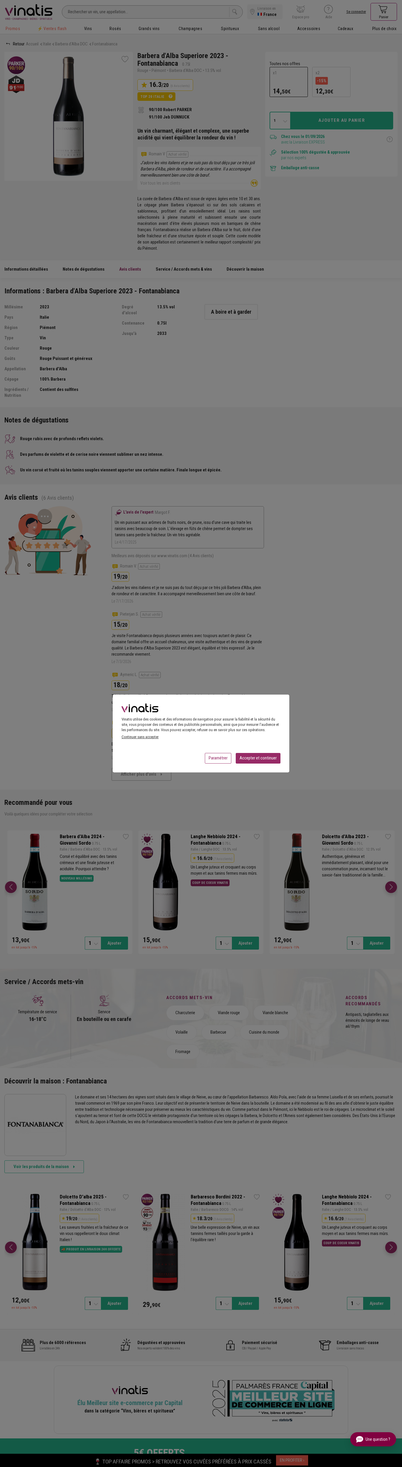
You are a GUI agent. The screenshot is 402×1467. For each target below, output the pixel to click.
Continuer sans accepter (140, 737)
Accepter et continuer (258, 758)
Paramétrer (218, 758)
